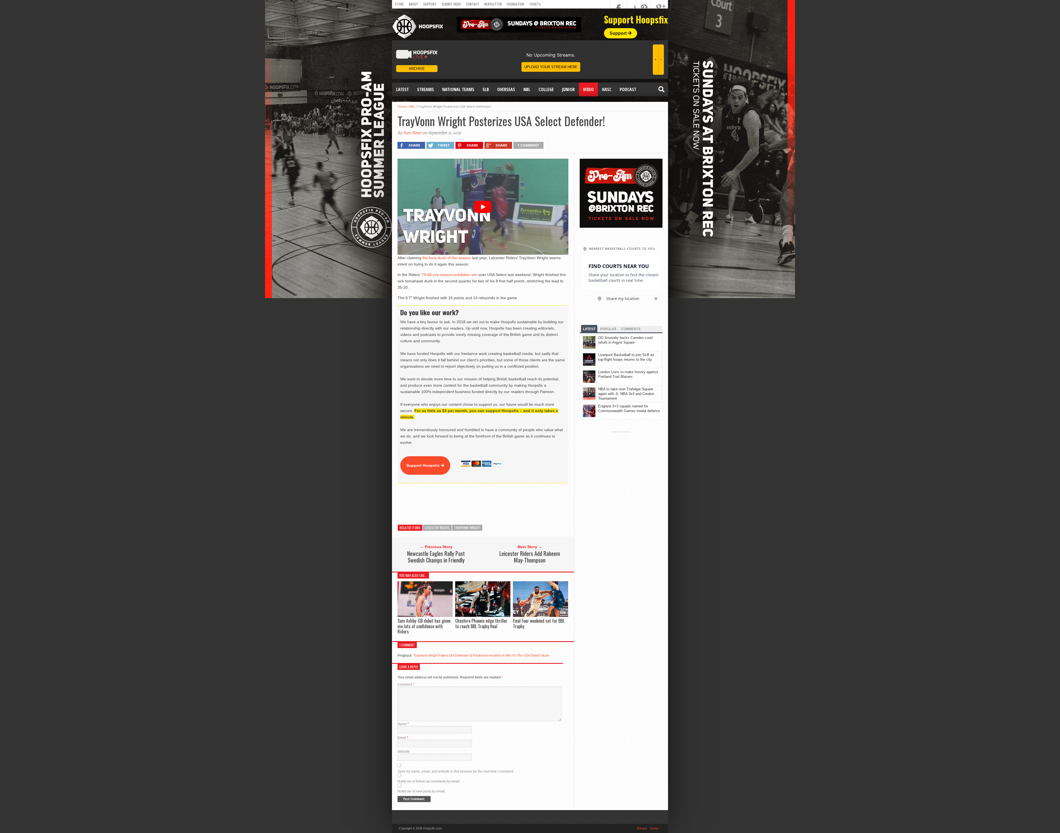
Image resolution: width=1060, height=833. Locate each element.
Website (404, 752)
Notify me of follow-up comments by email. (429, 781)
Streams (425, 89)
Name (403, 724)
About (413, 4)
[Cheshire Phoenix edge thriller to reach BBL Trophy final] (482, 615)
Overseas (506, 89)
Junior (568, 89)
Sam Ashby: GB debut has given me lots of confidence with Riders (424, 626)
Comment (406, 684)
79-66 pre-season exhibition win (449, 274)
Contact (472, 4)
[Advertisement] (498, 504)
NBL (526, 89)
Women (403, 103)
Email (403, 738)
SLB (486, 89)
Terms (654, 828)
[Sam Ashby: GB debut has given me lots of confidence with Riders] (425, 615)
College (546, 89)
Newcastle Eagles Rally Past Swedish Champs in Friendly (436, 556)
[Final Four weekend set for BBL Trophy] (540, 615)
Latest (402, 89)
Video (588, 89)
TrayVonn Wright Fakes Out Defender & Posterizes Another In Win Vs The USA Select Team (481, 655)
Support (430, 4)
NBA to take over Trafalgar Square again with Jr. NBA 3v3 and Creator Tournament (626, 393)
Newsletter (493, 4)
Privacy (642, 828)
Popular (608, 329)
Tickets (535, 4)
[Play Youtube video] (483, 207)
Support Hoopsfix (423, 465)
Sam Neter (412, 133)
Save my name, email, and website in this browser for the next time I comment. (456, 771)
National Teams (458, 89)
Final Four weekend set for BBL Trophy (539, 623)
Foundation (515, 4)
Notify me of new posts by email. (422, 791)
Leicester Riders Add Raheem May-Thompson (529, 556)
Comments (630, 329)
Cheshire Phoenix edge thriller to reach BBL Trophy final (481, 623)
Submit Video (451, 4)
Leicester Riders (437, 527)
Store (399, 4)
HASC (606, 89)
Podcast (628, 89)
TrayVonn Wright (467, 527)
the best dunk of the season (446, 258)
